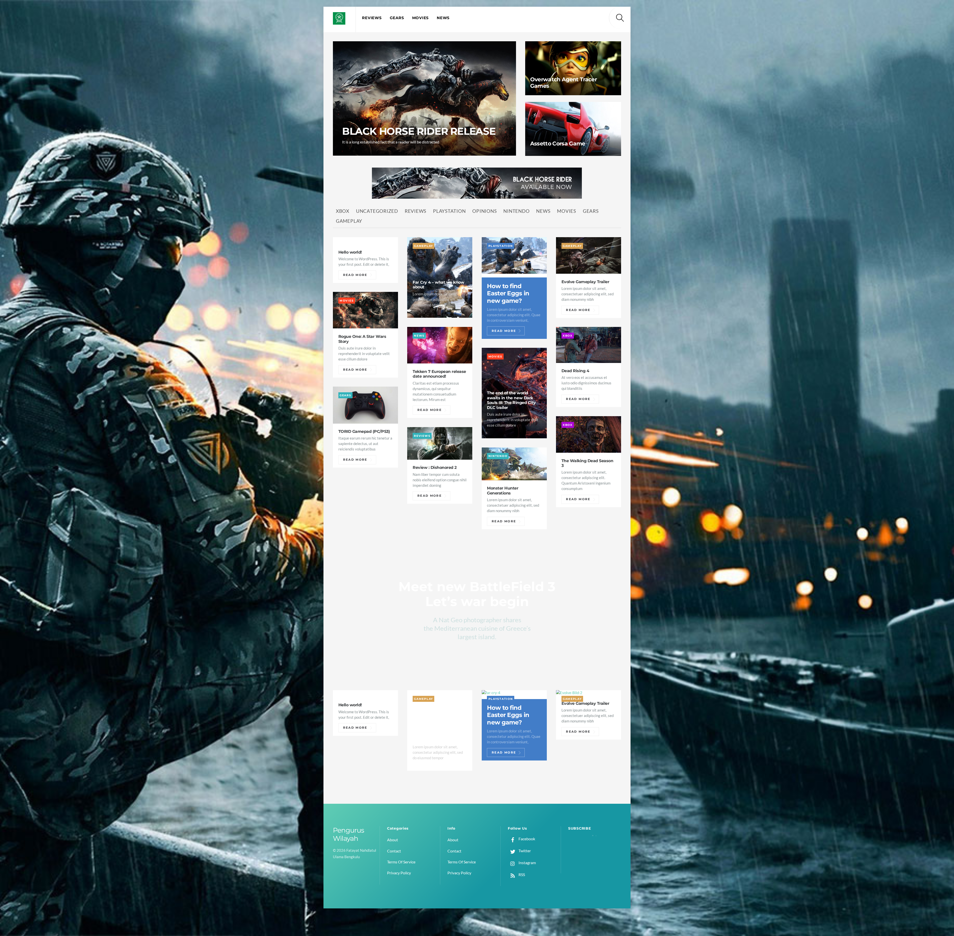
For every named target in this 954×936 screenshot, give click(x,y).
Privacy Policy (399, 872)
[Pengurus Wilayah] (339, 21)
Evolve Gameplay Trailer (585, 281)
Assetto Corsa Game (557, 143)
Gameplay (349, 221)
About (392, 839)
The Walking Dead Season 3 (587, 463)
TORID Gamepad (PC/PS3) (364, 431)
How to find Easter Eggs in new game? (508, 293)
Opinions (484, 211)
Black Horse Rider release (419, 131)
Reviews (372, 18)
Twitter (524, 850)
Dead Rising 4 (575, 370)
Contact (394, 850)
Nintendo (516, 211)
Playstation (449, 211)
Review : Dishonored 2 (435, 467)
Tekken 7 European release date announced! (439, 374)
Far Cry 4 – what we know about (438, 285)
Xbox (342, 211)
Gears (397, 18)
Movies (420, 18)
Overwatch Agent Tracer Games (563, 82)
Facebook (526, 838)
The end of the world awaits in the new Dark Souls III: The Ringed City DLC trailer (511, 400)
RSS (521, 874)
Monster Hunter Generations (502, 490)
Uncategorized (377, 211)
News (443, 18)
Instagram (527, 862)
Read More (355, 275)
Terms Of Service (401, 861)
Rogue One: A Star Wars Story (362, 339)
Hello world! (350, 252)
